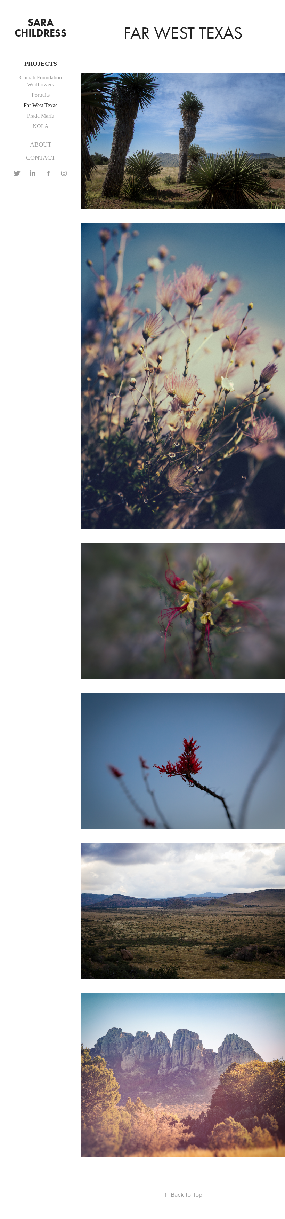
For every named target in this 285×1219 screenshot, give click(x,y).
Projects (40, 63)
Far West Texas (40, 105)
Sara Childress (41, 27)
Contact (40, 157)
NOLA (41, 126)
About (40, 144)
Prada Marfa (40, 116)
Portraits (41, 95)
